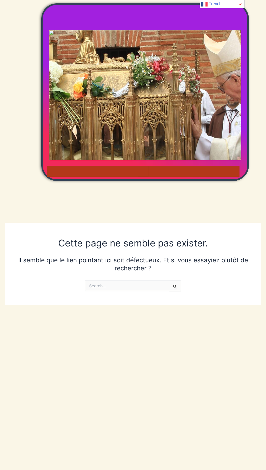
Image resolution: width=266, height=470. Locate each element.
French (215, 4)
